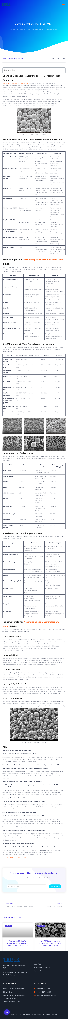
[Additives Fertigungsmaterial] (6, 4)
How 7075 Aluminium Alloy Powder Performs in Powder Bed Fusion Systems (50, 943)
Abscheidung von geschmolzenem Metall (16, 83)
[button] (7, 1012)
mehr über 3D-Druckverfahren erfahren (15, 858)
